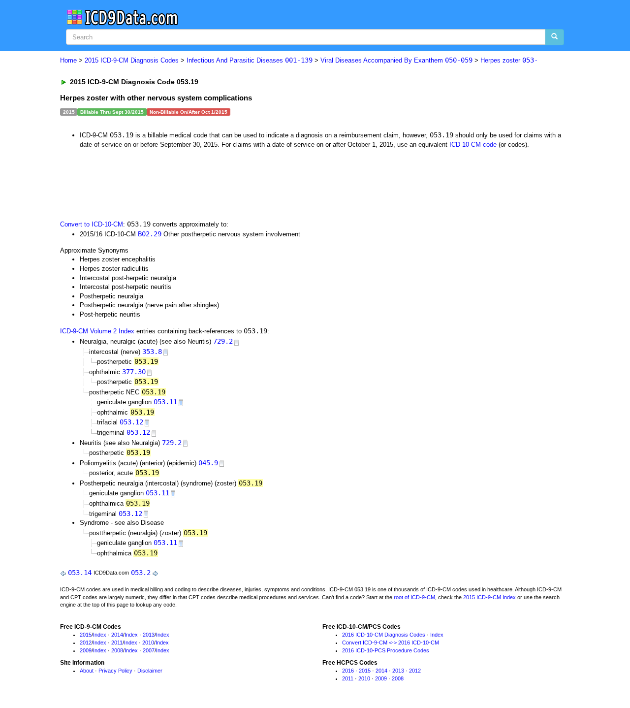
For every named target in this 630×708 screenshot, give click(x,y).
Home (68, 60)
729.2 (223, 341)
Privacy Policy (115, 671)
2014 (117, 635)
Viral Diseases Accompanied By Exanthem (396, 60)
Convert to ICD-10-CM (91, 224)
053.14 (80, 573)
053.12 (131, 422)
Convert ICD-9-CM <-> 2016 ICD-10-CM (390, 642)
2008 (117, 650)
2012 (86, 642)
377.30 (134, 372)
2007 (149, 650)
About (87, 671)
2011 (117, 642)
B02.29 (149, 234)
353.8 (152, 351)
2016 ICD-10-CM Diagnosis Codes (383, 635)
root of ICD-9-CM (414, 597)
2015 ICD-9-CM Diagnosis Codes (132, 60)
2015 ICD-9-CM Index (489, 597)
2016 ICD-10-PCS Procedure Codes (385, 650)
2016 (348, 671)
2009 (86, 650)
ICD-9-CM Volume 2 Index (97, 331)
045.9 (208, 463)
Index (99, 635)
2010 (148, 642)
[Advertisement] (236, 183)
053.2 (141, 573)
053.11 (165, 402)
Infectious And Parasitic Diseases (250, 60)
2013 (149, 635)
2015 (86, 635)
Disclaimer (149, 671)
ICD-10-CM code (473, 144)
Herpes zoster (509, 60)
